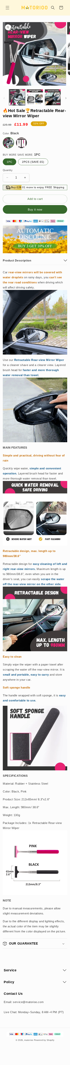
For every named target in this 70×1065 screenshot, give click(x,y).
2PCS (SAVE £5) (33, 161)
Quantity (8, 170)
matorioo (28, 1040)
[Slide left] (4, 98)
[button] (7, 8)
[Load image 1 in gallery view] (17, 97)
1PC (9, 161)
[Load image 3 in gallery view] (53, 97)
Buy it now (35, 209)
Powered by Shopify (44, 1040)
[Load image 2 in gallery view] (35, 97)
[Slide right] (66, 98)
